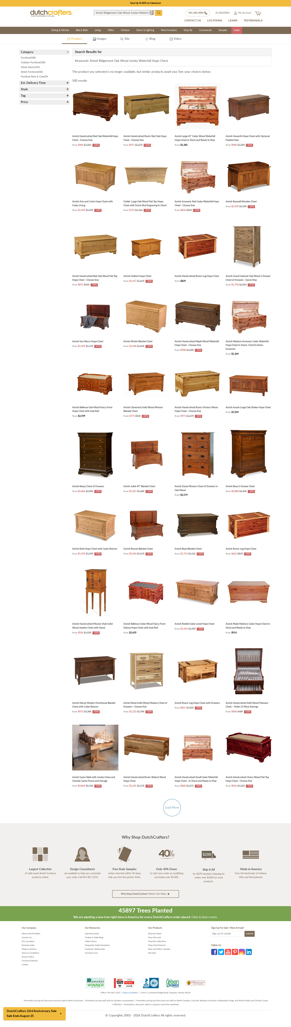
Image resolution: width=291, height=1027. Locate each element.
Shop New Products (157, 945)
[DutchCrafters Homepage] (51, 13)
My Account (244, 13)
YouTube (228, 952)
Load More (172, 807)
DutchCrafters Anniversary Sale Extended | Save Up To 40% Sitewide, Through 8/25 (145, 3)
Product (76, 38)
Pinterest (235, 952)
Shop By (188, 30)
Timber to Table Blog (94, 937)
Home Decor (30, 67)
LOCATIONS (214, 20)
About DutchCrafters (31, 934)
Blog (152, 38)
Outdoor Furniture (33, 62)
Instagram (242, 952)
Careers (25, 965)
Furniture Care (91, 953)
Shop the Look (154, 937)
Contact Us (27, 937)
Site (127, 38)
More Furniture (169, 30)
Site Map (152, 953)
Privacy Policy (28, 957)
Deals (237, 30)
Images (101, 38)
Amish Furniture (32, 72)
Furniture (28, 58)
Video (177, 38)
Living (98, 30)
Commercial (205, 30)
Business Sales (28, 945)
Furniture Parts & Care (34, 77)
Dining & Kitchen (60, 30)
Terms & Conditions (30, 953)
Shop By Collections (157, 941)
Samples (222, 30)
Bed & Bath (82, 30)
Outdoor (125, 30)
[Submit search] (158, 13)
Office (111, 30)
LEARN (233, 20)
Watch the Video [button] (144, 894)
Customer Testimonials (95, 949)
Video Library (91, 941)
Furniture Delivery (30, 961)
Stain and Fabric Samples (159, 949)
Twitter (221, 952)
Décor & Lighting (145, 30)
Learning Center (92, 934)
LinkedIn (249, 952)
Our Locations (28, 941)
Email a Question (130, 993)
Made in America (29, 949)
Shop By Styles (154, 934)
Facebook (214, 952)
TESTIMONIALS (253, 20)
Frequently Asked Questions (97, 945)
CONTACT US (192, 20)
